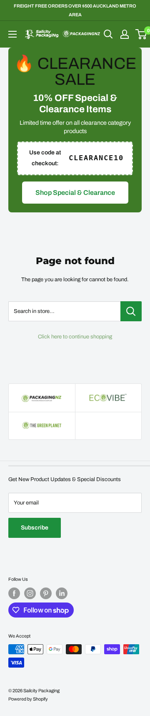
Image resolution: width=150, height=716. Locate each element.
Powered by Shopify (28, 698)
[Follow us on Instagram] (30, 593)
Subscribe (34, 527)
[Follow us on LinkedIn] (62, 593)
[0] (141, 34)
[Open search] (108, 34)
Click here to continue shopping (75, 337)
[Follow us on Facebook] (14, 593)
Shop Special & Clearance (75, 192)
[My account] (124, 34)
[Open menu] (12, 34)
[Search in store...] (131, 311)
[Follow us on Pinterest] (46, 593)
